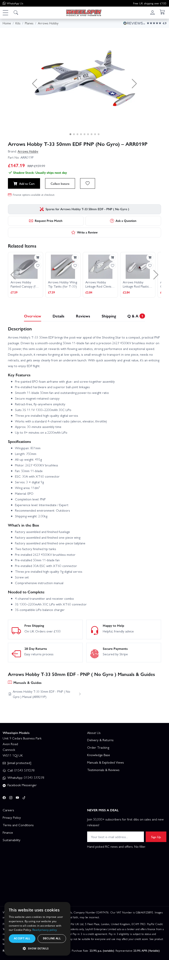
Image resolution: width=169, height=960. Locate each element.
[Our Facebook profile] (4, 796)
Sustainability (11, 839)
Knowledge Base (98, 754)
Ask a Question (126, 220)
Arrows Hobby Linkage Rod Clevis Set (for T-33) (98, 284)
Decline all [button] (52, 938)
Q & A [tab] (135, 316)
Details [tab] (58, 316)
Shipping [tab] (109, 316)
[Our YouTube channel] (17, 796)
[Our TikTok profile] (24, 796)
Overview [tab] (32, 316)
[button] (5, 12)
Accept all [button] (22, 938)
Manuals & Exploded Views (105, 762)
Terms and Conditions (18, 824)
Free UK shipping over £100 (149, 3)
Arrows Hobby (28, 151)
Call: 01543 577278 (21, 770)
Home (7, 23)
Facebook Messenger (22, 784)
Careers (8, 810)
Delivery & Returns (100, 739)
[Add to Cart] (37, 257)
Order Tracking (98, 747)
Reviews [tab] (83, 316)
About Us (94, 732)
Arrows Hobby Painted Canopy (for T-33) (25, 284)
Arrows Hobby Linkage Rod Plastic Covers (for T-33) (136, 284)
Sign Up (156, 837)
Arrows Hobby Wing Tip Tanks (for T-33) (62, 284)
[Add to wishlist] (87, 183)
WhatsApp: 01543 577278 (25, 777)
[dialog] (37, 929)
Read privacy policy (44, 930)
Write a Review (87, 232)
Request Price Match (48, 220)
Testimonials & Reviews (103, 769)
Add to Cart (27, 183)
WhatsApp (15, 3)
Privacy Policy (12, 817)
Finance (8, 832)
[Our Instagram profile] (10, 796)
